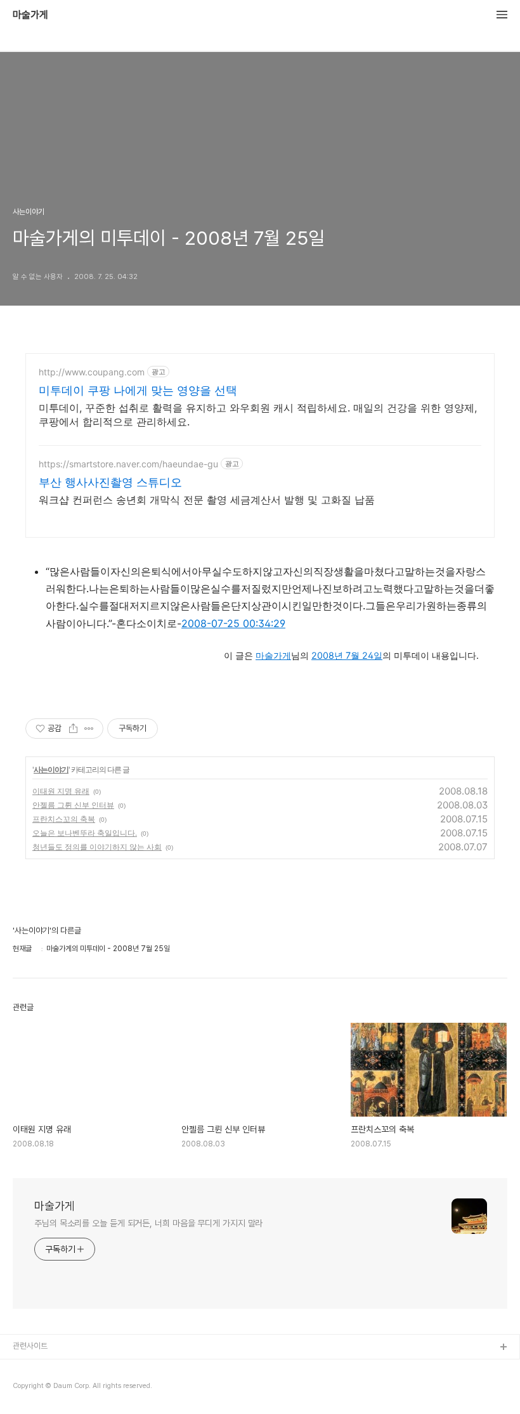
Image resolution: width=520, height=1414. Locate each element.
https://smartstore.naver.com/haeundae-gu (128, 463)
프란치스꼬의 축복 (63, 819)
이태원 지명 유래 (60, 791)
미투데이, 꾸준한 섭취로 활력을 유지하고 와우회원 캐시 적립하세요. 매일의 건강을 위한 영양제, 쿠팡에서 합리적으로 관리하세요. (258, 414)
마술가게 (30, 15)
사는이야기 (51, 769)
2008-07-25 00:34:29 (233, 623)
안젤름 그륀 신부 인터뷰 (73, 805)
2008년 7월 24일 (346, 655)
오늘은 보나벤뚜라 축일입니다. (84, 833)
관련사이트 (30, 1346)
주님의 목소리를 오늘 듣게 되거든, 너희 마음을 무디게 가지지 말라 (148, 1223)
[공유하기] (73, 728)
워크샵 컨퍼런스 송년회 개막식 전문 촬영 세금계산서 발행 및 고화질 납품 (207, 499)
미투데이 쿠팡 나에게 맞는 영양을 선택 (138, 390)
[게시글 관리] (89, 728)
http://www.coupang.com (92, 371)
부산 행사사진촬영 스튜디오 (110, 482)
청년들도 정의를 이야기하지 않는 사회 (97, 847)
